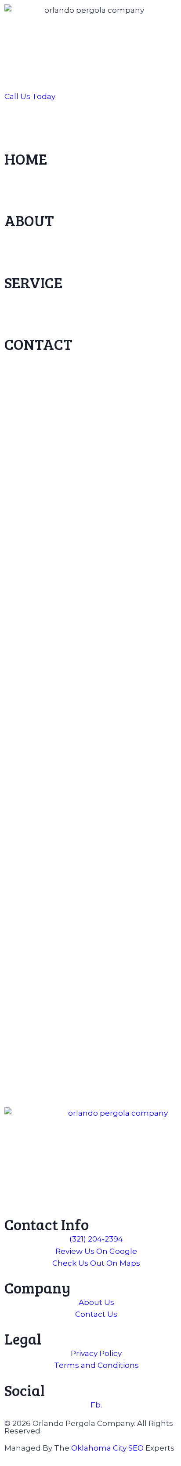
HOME (25, 158)
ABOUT (29, 220)
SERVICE (33, 282)
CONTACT (38, 343)
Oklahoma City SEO (107, 1448)
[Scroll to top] (168, 1435)
